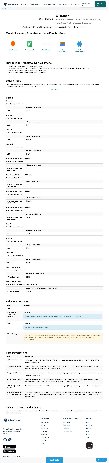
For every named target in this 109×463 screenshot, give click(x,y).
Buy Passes (54, 460)
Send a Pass (17, 84)
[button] (24, 4)
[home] (11, 4)
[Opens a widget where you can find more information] (101, 460)
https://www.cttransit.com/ (93, 410)
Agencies (4, 8)
